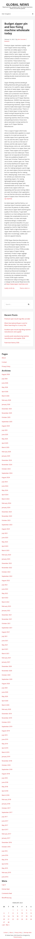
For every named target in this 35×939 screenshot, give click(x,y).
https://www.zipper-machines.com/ (17, 284)
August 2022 (6, 580)
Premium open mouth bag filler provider (17, 319)
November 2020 (7, 671)
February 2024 (6, 503)
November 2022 (7, 568)
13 (4, 916)
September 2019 (7, 726)
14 (8, 916)
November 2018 (7, 761)
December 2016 (7, 842)
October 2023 (6, 520)
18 (26, 916)
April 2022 (5, 598)
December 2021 (7, 615)
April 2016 (5, 864)
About (4, 358)
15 (13, 916)
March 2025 (5, 447)
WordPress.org (6, 898)
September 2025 (7, 422)
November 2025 (7, 413)
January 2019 (6, 756)
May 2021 (5, 645)
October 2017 (6, 808)
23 (17, 919)
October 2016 (6, 847)
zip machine (8, 199)
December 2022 (7, 563)
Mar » (8, 925)
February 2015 (6, 872)
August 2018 (6, 774)
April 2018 (5, 791)
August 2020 (6, 683)
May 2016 (5, 860)
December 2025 (7, 409)
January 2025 (6, 456)
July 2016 (4, 851)
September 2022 (7, 576)
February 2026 (6, 400)
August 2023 (6, 529)
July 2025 (4, 430)
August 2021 (6, 632)
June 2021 (5, 641)
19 (31, 916)
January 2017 (6, 838)
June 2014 (5, 877)
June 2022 (5, 589)
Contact (4, 362)
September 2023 (7, 525)
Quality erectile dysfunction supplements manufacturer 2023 (10, 288)
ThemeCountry (17, 937)
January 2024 (6, 507)
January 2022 (6, 610)
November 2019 (7, 718)
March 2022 (5, 602)
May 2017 (5, 825)
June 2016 (5, 855)
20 (4, 919)
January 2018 (6, 804)
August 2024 (6, 477)
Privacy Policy (6, 366)
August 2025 (6, 426)
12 (31, 913)
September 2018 (7, 769)
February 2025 (6, 452)
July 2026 (4, 379)
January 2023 (6, 559)
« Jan (3, 925)
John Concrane (22, 39)
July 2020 (4, 688)
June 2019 (5, 739)
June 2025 (5, 434)
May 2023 (5, 542)
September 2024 (7, 473)
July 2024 (4, 482)
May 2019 (5, 744)
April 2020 (5, 701)
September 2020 (7, 679)
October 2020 (6, 675)
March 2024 (5, 499)
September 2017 (7, 812)
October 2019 (6, 722)
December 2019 (7, 714)
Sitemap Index (28, 932)
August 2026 (6, 374)
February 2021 (6, 658)
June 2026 (5, 383)
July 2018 (4, 778)
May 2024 (5, 490)
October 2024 (6, 469)
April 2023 (5, 546)
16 (17, 916)
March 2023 (5, 550)
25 (26, 919)
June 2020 (5, 692)
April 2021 (5, 649)
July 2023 (4, 533)
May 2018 (5, 787)
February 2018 (6, 799)
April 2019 (5, 748)
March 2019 (5, 752)
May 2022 (5, 593)
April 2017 (5, 829)
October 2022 (6, 572)
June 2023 (5, 537)
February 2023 (6, 555)
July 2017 (4, 817)
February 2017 (6, 834)
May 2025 (5, 439)
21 (8, 919)
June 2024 (5, 486)
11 (26, 913)
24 (22, 919)
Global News (17, 4)
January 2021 (6, 662)
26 (31, 919)
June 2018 (5, 782)
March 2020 (5, 705)
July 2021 (4, 636)
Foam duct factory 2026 (11, 343)
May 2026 (5, 387)
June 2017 (5, 821)
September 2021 (7, 628)
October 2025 (6, 417)
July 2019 (4, 735)
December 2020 (7, 666)
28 (8, 922)
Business (6, 41)
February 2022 (6, 606)
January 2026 (6, 404)
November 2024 (7, 465)
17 (22, 916)
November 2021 (7, 619)
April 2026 (5, 392)
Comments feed (7, 893)
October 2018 (6, 765)
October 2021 (6, 623)
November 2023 (7, 516)
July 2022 (4, 585)
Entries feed (5, 889)
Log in (4, 885)
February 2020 (6, 709)
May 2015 (5, 868)
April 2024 (5, 495)
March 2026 (5, 396)
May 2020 (5, 696)
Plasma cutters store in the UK (25, 288)
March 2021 (5, 653)
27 (4, 922)
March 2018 (5, 795)
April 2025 (5, 443)
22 (13, 919)
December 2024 (7, 460)
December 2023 (7, 512)
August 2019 (6, 731)
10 (22, 913)
